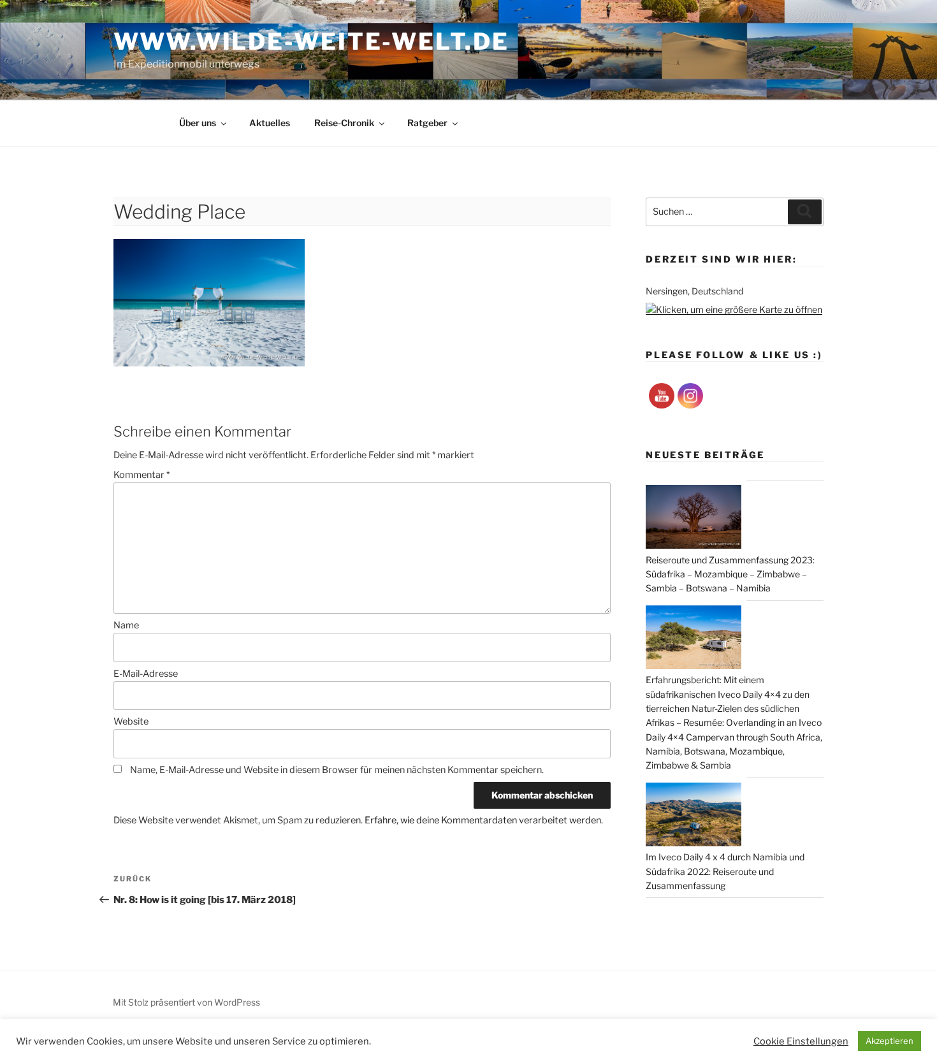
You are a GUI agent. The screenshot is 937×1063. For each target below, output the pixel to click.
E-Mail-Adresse (145, 673)
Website (131, 721)
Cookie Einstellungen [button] (800, 1041)
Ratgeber (427, 122)
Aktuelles (269, 122)
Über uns (197, 122)
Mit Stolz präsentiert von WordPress (186, 1002)
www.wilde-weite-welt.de (311, 41)
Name (126, 625)
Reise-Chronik (344, 122)
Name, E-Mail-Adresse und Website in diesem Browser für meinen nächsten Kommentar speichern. (337, 770)
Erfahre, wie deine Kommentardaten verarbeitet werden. (484, 820)
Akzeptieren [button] (889, 1041)
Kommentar (141, 475)
